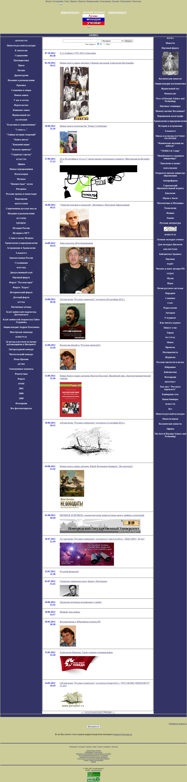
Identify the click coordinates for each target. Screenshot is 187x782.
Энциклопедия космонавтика (170, 83)
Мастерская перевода (21, 332)
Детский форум (21, 297)
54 (94, 712)
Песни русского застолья (170, 288)
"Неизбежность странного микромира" (170, 157)
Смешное (170, 298)
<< (82, 712)
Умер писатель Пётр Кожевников (76, 243)
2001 (21, 388)
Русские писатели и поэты (170, 362)
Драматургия (21, 75)
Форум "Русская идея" (21, 282)
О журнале (170, 318)
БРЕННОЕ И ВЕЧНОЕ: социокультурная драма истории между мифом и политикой (102, 515)
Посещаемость (170, 352)
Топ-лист (115, 1)
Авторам (170, 313)
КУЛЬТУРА (21, 159)
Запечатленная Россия (21, 258)
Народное (170, 293)
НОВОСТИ (170, 404)
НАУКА (170, 38)
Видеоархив (21, 199)
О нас (67, 1)
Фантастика (21, 374)
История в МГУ (21, 233)
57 (102, 712)
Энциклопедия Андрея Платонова (21, 327)
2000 (21, 393)
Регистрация (126, 1)
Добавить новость (178, 723)
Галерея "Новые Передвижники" (94, 760)
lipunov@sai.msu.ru (123, 734)
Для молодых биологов (170, 244)
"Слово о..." (21, 129)
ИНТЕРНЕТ (170, 382)
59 (108, 712)
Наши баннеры (170, 399)
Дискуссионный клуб (21, 272)
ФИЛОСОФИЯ (21, 204)
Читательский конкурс (21, 354)
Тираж (170, 332)
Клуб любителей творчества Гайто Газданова (21, 320)
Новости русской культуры (21, 45)
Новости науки (170, 419)
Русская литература (170, 223)
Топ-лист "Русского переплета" (170, 388)
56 (99, 712)
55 (96, 712)
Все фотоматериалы (21, 408)
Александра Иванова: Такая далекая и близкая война (86, 652)
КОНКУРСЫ (21, 337)
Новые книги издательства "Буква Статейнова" (83, 126)
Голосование (105, 1)
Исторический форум (21, 292)
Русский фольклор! (69, 571)
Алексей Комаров (96, 770)
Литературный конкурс (21, 349)
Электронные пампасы (21, 369)
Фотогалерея (21, 174)
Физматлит (170, 93)
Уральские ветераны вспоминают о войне (81, 602)
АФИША (93, 35)
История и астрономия (170, 126)
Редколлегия (170, 308)
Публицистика (21, 60)
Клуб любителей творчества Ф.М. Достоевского (93, 755)
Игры (170, 283)
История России (21, 228)
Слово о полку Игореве (21, 238)
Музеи (170, 278)
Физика (170, 213)
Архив (94, 746)
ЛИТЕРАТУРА (21, 41)
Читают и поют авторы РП (170, 268)
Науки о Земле (170, 198)
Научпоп (170, 259)
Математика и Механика (170, 203)
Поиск (170, 342)
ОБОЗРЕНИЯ (21, 120)
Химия (170, 218)
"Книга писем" (21, 139)
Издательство (21, 105)
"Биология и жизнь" (170, 163)
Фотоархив (21, 403)
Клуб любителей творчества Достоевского (21, 313)
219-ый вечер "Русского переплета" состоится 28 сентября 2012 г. (92, 299)
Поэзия (21, 70)
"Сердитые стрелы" (21, 154)
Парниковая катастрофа (170, 116)
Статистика (106, 746)
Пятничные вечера (21, 307)
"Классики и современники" (21, 124)
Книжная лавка (93, 1)
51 (85, 712)
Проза (21, 65)
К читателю (21, 50)
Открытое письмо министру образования (170, 174)
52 (88, 712)
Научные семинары (170, 106)
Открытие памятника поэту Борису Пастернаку (83, 581)
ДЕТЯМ (21, 364)
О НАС (170, 303)
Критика (21, 85)
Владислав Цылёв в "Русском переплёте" (80, 345)
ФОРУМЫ (21, 268)
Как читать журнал (170, 322)
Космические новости (170, 78)
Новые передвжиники (21, 169)
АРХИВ (21, 384)
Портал (49, 1)
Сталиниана (21, 263)
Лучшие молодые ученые (170, 239)
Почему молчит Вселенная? (170, 111)
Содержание (58, 1)
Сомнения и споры (21, 90)
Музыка (21, 179)
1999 (21, 398)
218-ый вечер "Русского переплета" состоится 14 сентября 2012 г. (92, 423)
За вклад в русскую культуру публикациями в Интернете (21, 343)
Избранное (170, 367)
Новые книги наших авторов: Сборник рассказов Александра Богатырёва (97, 63)
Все (170, 409)
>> (113, 712)
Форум (21, 379)
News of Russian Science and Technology (170, 99)
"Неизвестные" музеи (21, 184)
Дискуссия (136, 1)
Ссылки (99, 746)
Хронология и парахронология (21, 243)
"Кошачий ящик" (21, 144)
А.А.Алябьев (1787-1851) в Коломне (78, 53)
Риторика (21, 189)
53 (91, 712)
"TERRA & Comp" (170, 151)
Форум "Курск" (21, 287)
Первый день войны (70, 612)
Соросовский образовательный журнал (170, 186)
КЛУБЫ (21, 302)
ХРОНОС (21, 223)
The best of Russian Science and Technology (170, 435)
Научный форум (21, 277)
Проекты (170, 347)
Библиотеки (170, 372)
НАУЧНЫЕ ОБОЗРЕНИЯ (174, 137)
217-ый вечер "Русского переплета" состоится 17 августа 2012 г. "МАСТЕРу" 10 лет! (102, 539)
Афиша (21, 164)
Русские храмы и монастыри (21, 194)
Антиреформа (170, 180)
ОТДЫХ (170, 273)
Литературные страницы (93, 750)
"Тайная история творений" (21, 134)
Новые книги (21, 95)
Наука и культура (165, 136)
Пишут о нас (170, 327)
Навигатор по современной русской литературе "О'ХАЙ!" (93, 754)
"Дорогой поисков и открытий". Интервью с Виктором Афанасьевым (94, 205)
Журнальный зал (21, 115)
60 (110, 712)
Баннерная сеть (170, 394)
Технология (170, 208)
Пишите (73, 1)
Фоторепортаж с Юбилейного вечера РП (80, 621)
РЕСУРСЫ (170, 337)
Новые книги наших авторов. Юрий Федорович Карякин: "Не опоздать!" (96, 466)
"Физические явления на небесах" (170, 144)
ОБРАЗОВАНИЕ (170, 168)
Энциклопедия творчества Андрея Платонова (93, 757)
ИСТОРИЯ (21, 218)
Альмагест (21, 253)
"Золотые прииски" (21, 149)
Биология (170, 193)
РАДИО (170, 264)
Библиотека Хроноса (170, 254)
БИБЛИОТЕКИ (170, 249)
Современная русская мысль (21, 208)
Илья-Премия (21, 359)
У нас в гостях (21, 100)
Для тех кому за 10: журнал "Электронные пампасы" (93, 758)
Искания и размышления (21, 80)
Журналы (170, 357)
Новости (81, 1)
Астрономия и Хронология (21, 248)
